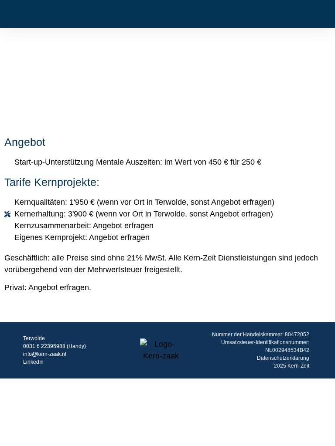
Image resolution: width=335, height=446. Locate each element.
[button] (19, 14)
